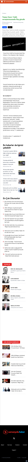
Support (14, 450)
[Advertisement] (14, 326)
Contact (25, 445)
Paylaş (4, 27)
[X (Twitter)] (14, 438)
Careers (17, 445)
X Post (10, 27)
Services (9, 445)
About (2, 445)
